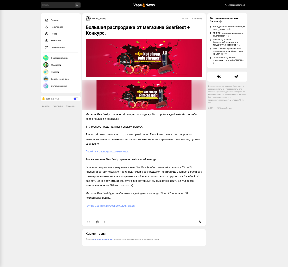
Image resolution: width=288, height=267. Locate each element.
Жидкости (56, 65)
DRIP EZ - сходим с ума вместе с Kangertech (228, 34)
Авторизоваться (236, 5)
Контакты (58, 106)
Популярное (57, 27)
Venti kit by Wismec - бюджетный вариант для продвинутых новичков (226, 42)
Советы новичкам (60, 79)
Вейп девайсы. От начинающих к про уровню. (229, 28)
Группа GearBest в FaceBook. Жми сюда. (110, 205)
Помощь (70, 106)
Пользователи (58, 47)
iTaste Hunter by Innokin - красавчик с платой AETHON (228, 60)
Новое (54, 34)
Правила (45, 106)
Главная (55, 20)
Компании (56, 40)
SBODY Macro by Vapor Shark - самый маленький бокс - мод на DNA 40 (228, 51)
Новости (55, 72)
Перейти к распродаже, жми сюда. (107, 151)
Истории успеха (59, 86)
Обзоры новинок (59, 58)
